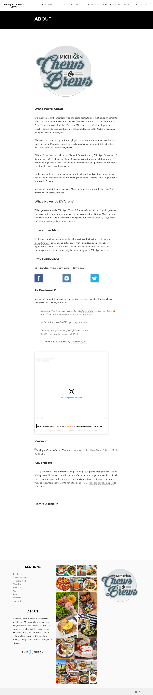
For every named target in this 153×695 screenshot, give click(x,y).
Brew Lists (17, 587)
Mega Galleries (72, 4)
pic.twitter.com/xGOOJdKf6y (78, 314)
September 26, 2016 (79, 341)
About (127, 4)
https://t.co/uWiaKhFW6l (53, 314)
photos (111, 217)
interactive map (42, 242)
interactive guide (50, 221)
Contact (138, 4)
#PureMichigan (87, 311)
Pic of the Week (91, 4)
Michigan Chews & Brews (14, 5)
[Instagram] (136, 691)
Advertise (17, 597)
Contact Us (17, 601)
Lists (58, 4)
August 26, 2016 (80, 322)
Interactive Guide (111, 4)
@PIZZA (64, 431)
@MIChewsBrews (48, 334)
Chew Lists (17, 584)
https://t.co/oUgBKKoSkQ (68, 334)
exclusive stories (94, 217)
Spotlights (46, 4)
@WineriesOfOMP (63, 330)
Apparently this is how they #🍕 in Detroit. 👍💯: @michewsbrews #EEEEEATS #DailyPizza (69, 426)
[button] (61, 570)
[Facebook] (139, 691)
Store (15, 594)
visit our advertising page (101, 482)
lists (105, 217)
